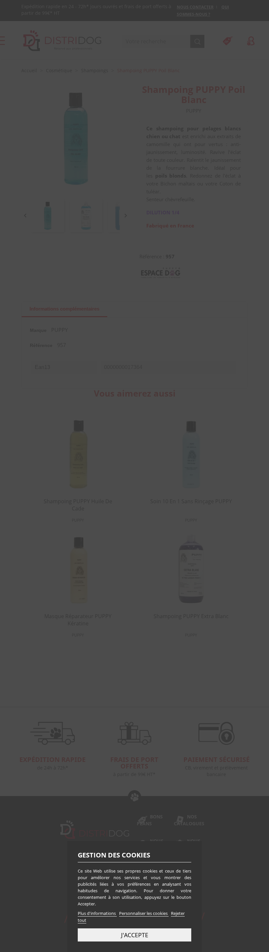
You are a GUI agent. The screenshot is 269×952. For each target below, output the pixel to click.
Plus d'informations (97, 913)
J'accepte (134, 935)
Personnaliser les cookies (144, 913)
